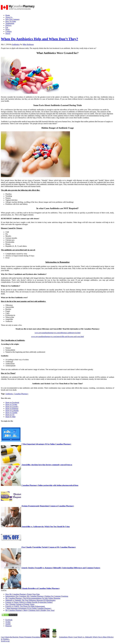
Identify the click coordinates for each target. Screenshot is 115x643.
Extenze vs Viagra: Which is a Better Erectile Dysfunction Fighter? (29, 602)
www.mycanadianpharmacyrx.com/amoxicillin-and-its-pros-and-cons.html (57, 336)
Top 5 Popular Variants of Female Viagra (19, 604)
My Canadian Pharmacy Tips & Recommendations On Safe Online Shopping (32, 598)
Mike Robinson (28, 44)
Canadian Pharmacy (21, 394)
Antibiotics (16, 44)
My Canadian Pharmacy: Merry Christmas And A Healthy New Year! (30, 610)
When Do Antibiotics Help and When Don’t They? (39, 39)
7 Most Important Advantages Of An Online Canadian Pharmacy (28, 608)
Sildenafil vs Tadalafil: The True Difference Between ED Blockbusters (30, 600)
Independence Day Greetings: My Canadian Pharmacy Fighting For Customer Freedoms (36, 596)
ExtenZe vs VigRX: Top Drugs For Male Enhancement (25, 606)
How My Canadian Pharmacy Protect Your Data (22, 594)
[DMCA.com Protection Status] (9, 616)
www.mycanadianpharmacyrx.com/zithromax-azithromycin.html (57, 333)
